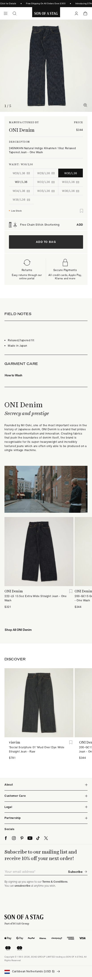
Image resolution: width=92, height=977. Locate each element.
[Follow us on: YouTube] (29, 838)
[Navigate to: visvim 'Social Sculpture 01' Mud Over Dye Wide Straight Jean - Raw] (38, 702)
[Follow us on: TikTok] (38, 838)
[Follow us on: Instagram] (13, 838)
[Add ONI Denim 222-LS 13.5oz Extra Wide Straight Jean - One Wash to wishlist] (70, 591)
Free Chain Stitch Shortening (51, 225)
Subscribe (75, 872)
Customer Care (15, 796)
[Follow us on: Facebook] (5, 838)
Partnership (12, 818)
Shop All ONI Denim (18, 630)
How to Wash (13, 375)
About (8, 784)
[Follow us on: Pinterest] (21, 838)
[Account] (76, 13)
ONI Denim (21, 130)
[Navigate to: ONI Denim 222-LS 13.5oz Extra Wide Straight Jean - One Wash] (38, 551)
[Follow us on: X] (46, 838)
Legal (8, 807)
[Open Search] (14, 13)
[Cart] (85, 13)
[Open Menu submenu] (5, 13)
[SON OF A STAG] (46, 13)
